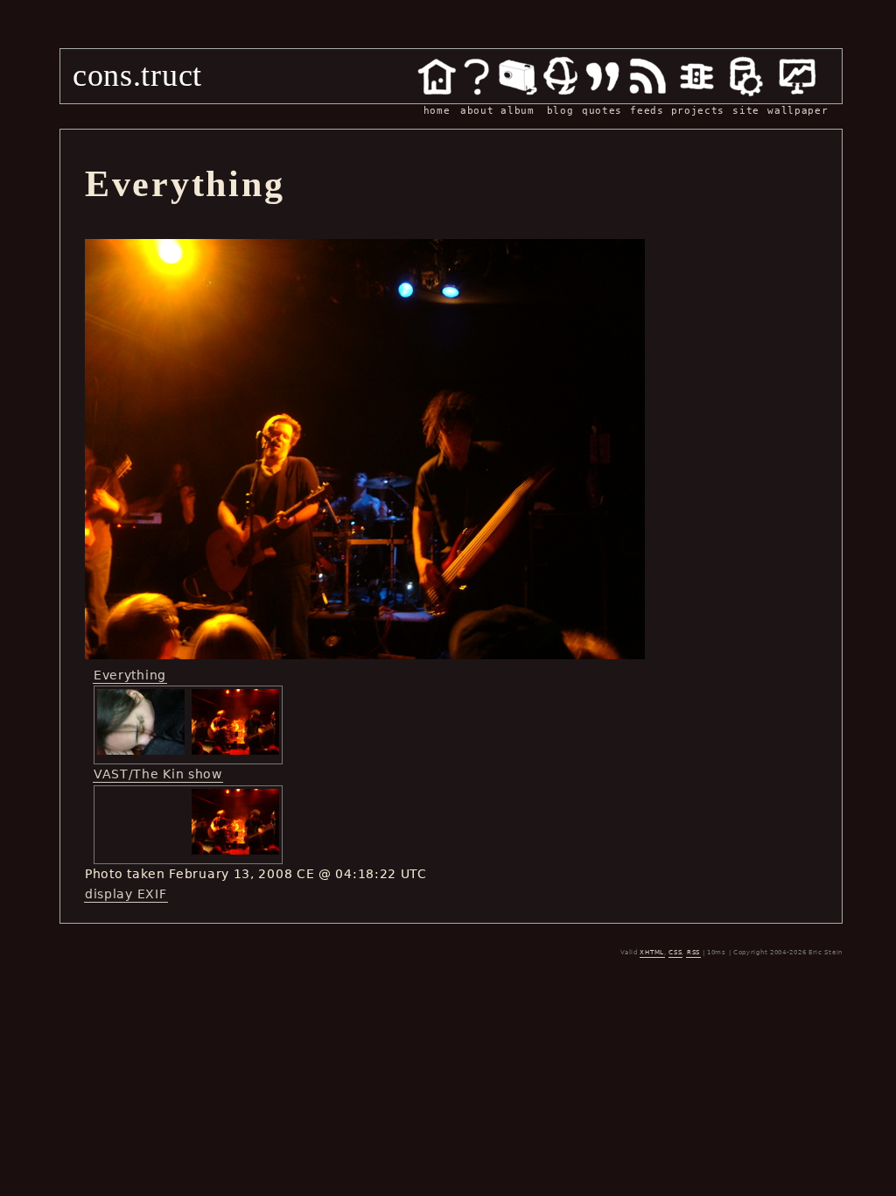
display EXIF (125, 894)
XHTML (652, 952)
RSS (693, 952)
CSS (675, 952)
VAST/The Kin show (158, 774)
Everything (130, 675)
